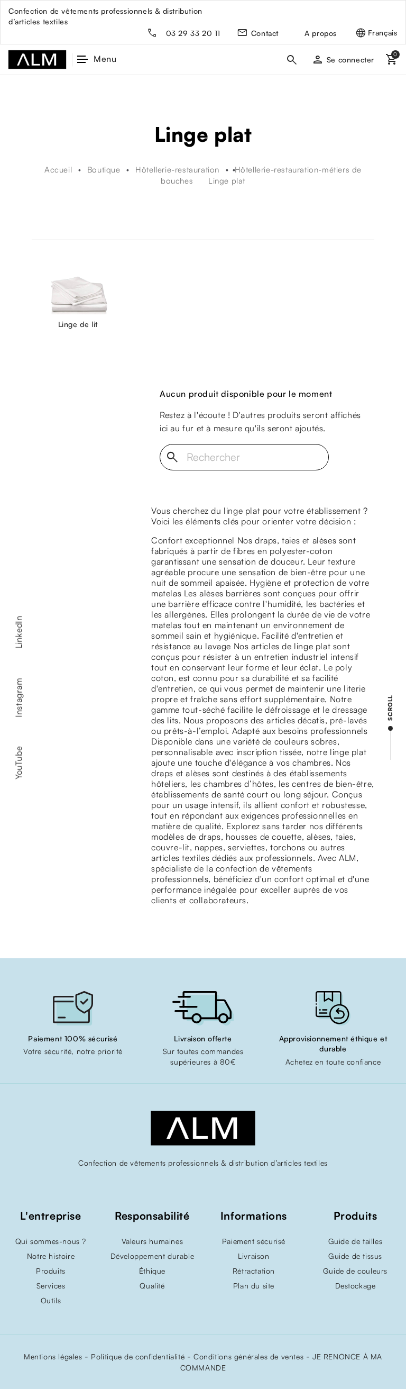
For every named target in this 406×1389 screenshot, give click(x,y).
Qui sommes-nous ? (50, 1241)
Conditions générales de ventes (248, 1356)
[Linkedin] (224, 1185)
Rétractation (254, 1270)
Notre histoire (51, 1255)
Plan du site (253, 1285)
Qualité (152, 1285)
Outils (51, 1300)
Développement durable (152, 1255)
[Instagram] (203, 1185)
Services (51, 1285)
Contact (265, 33)
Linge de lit (78, 324)
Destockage (355, 1285)
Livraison (253, 1255)
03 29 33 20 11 (193, 33)
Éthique (152, 1270)
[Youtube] (182, 1185)
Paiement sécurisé (253, 1241)
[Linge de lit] (78, 297)
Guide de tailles (355, 1241)
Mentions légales (53, 1356)
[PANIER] (390, 59)
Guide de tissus (355, 1255)
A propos (320, 33)
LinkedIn (18, 632)
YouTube (18, 762)
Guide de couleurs (355, 1270)
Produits (51, 1270)
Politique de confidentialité (137, 1356)
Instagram (18, 697)
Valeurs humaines (152, 1241)
